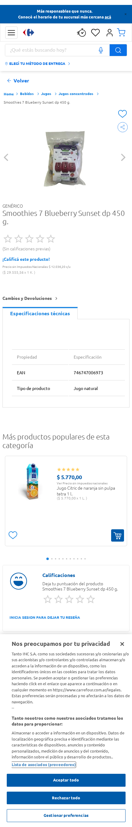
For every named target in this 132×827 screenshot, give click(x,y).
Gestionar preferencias (66, 815)
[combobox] (66, 50)
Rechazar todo (66, 797)
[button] (11, 32)
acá (108, 17)
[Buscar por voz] (100, 50)
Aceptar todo (66, 779)
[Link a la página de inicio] (8, 94)
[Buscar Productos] (118, 50)
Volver (21, 81)
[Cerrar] (122, 644)
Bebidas (27, 93)
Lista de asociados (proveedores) (44, 764)
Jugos (46, 93)
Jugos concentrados (76, 93)
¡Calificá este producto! (26, 259)
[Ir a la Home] (28, 32)
